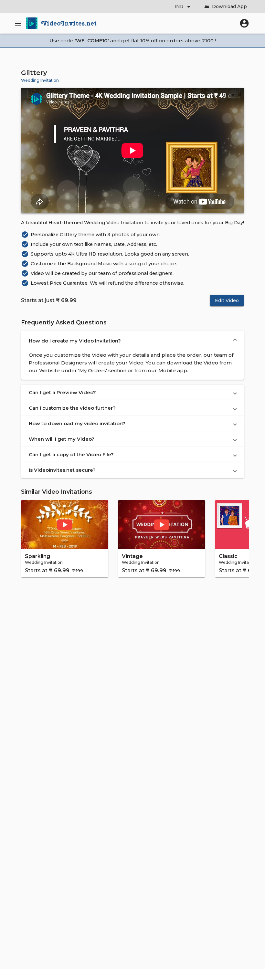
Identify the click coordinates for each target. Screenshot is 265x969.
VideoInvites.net (69, 23)
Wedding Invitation (40, 80)
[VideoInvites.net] (31, 23)
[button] (132, 341)
